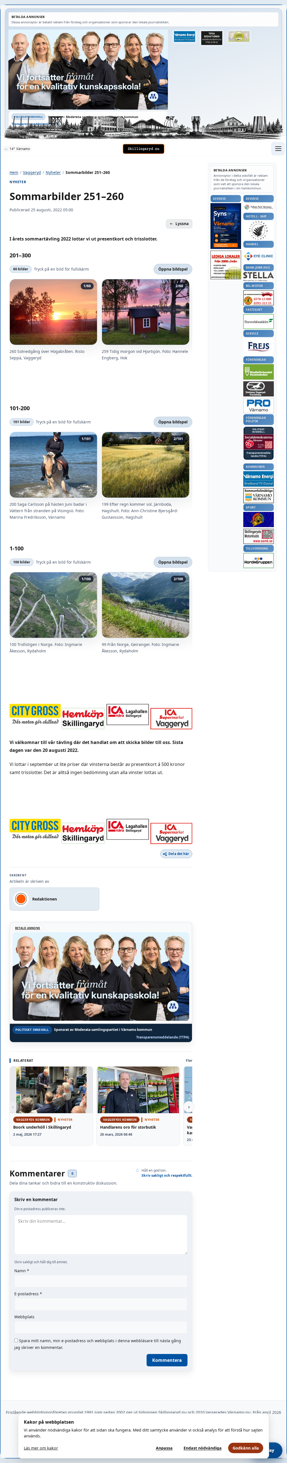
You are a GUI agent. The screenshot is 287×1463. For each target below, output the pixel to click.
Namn (21, 1270)
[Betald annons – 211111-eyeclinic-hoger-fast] (258, 256)
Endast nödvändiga (203, 1448)
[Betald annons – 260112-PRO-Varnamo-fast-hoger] (258, 406)
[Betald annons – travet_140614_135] (258, 388)
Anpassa (164, 1448)
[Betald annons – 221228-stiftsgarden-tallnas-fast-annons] (258, 230)
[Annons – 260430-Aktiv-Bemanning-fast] (239, 37)
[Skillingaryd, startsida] (143, 149)
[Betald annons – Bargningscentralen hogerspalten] (258, 297)
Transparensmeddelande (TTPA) (35, 124)
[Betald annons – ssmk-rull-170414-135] (258, 536)
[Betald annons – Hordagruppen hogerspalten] (258, 560)
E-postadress (28, 1293)
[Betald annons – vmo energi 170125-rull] (258, 479)
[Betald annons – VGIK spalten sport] (258, 519)
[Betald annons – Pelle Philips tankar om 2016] (184, 37)
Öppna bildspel (173, 269)
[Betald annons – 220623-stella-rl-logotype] (258, 276)
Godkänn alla (246, 1448)
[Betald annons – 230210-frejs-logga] (258, 346)
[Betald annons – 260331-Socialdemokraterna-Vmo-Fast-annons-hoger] (259, 442)
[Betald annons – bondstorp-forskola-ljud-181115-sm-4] (211, 38)
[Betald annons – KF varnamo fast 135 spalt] (258, 495)
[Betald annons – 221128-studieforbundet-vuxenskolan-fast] (258, 372)
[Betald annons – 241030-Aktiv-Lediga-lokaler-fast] (225, 265)
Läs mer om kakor (41, 1448)
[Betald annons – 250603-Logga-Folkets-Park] (258, 207)
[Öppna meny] (278, 148)
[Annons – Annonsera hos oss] (225, 226)
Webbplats (24, 1316)
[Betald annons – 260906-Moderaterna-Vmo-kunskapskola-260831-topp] (88, 70)
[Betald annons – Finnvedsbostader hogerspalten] (258, 321)
